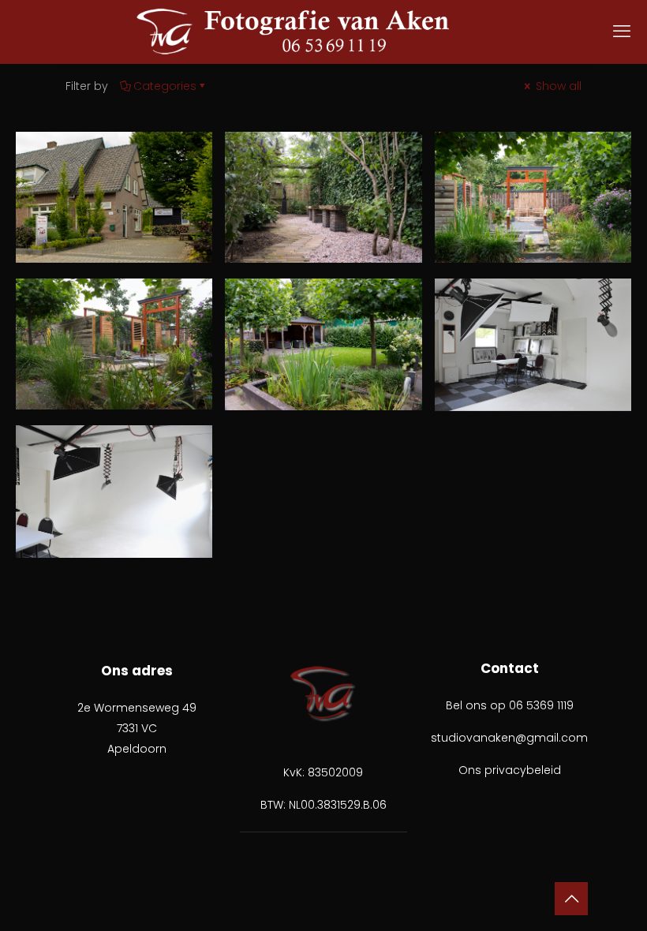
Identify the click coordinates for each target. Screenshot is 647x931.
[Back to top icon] (571, 898)
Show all (557, 86)
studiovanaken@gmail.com (509, 738)
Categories (164, 86)
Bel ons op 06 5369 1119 (510, 705)
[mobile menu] (621, 31)
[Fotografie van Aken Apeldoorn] (323, 31)
